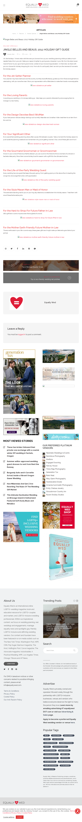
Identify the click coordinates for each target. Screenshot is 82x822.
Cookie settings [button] (8, 817)
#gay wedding (57, 739)
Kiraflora (49, 459)
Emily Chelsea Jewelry (55, 488)
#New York (65, 754)
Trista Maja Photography (55, 469)
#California (56, 735)
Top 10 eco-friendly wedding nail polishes (45, 279)
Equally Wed (10, 54)
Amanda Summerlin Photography (59, 485)
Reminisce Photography (55, 456)
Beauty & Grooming (52, 277)
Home (14, 33)
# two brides (65, 765)
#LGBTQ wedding (50, 750)
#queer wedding (50, 761)
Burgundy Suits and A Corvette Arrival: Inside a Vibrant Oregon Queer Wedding (20, 475)
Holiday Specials (31, 33)
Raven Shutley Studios (55, 495)
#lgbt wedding (64, 750)
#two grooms (49, 769)
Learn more (11, 663)
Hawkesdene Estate (54, 482)
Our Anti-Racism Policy (13, 700)
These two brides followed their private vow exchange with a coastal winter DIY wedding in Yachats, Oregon (23, 451)
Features (21, 33)
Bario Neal (50, 475)
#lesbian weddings (66, 743)
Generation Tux (52, 472)
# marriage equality (51, 754)
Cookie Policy (9, 697)
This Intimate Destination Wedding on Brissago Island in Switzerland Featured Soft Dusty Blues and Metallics (22, 499)
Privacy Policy (9, 694)
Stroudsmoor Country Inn (56, 491)
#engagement (68, 735)
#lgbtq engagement (60, 746)
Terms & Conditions (11, 691)
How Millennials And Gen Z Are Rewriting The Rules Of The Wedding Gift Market (23, 487)
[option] (60, 621)
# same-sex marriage (65, 761)
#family (47, 739)
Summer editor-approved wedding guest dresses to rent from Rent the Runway (23, 464)
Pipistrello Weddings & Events (58, 453)
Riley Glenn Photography (56, 479)
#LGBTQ (47, 746)
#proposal (65, 758)
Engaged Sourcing (53, 463)
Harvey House (51, 466)
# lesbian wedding (50, 743)
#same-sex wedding (51, 765)
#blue (46, 735)
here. (73, 723)
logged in (21, 334)
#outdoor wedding (51, 758)
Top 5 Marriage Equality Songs (32, 267)
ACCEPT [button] (19, 817)
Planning (26, 264)
